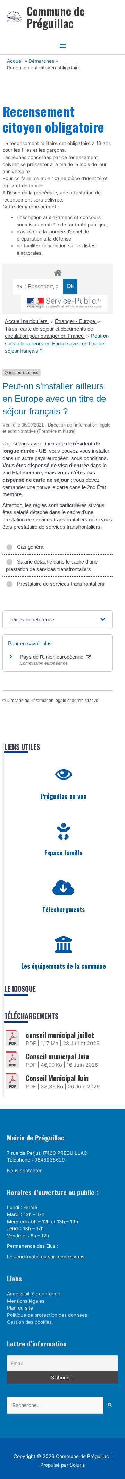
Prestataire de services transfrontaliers (59, 584)
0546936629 (49, 1160)
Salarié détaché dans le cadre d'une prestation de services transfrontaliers (52, 565)
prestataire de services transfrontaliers (57, 527)
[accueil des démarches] (58, 271)
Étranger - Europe (76, 321)
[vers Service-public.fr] (64, 303)
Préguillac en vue (63, 796)
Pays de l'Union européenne (52, 657)
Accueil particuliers (27, 321)
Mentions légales (25, 1301)
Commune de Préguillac (55, 17)
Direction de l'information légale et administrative (52, 700)
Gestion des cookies (29, 1322)
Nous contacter (24, 1170)
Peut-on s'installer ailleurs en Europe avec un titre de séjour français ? (57, 343)
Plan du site (20, 1308)
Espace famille (63, 852)
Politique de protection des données (47, 1315)
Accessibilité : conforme (33, 1293)
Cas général (29, 547)
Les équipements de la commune (63, 965)
